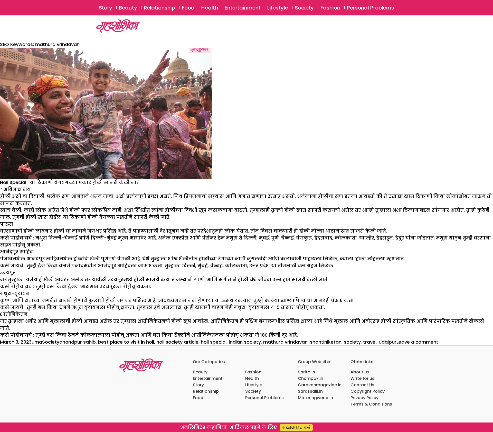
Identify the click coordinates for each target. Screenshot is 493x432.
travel (369, 342)
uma (37, 342)
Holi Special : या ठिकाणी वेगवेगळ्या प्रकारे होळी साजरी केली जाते (70, 182)
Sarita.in (306, 372)
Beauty (128, 7)
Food (188, 7)
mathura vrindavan (285, 342)
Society (304, 7)
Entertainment (243, 7)
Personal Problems (370, 7)
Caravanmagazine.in (320, 385)
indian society (245, 342)
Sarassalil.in (310, 391)
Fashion (330, 7)
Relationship (159, 7)
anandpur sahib (77, 342)
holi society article (177, 342)
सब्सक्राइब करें (296, 427)
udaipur (387, 342)
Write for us (362, 378)
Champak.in (310, 378)
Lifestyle (277, 7)
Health (209, 7)
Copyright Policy (367, 391)
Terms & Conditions (371, 404)
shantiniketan (326, 342)
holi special (213, 342)
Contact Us (362, 385)
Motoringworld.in (315, 398)
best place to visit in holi (126, 342)
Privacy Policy (364, 398)
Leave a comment (417, 342)
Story (105, 7)
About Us (359, 372)
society (352, 342)
